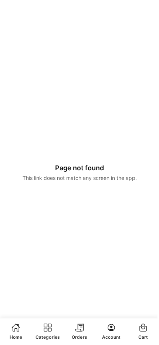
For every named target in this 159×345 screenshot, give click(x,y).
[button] (16, 331)
